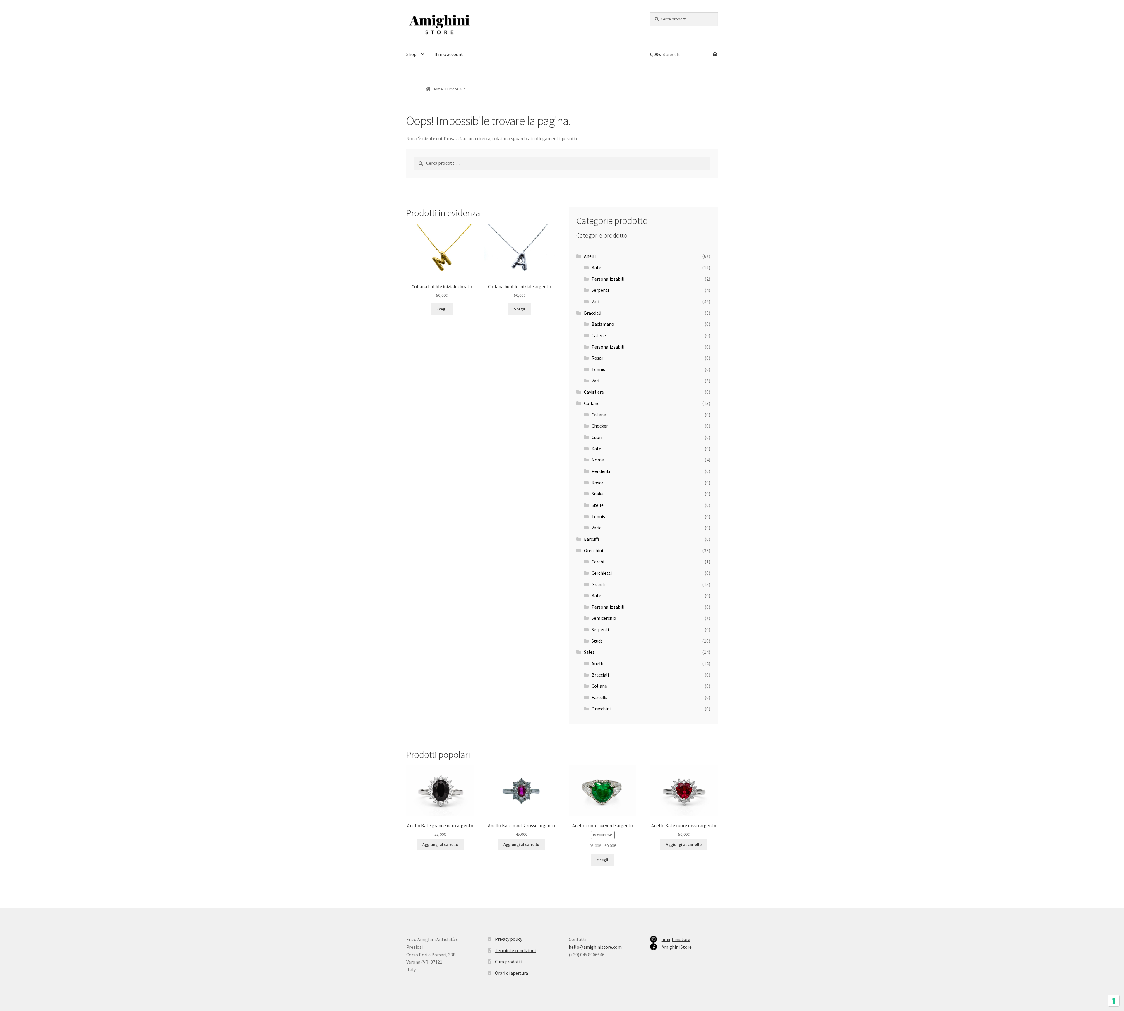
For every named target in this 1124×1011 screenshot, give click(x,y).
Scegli (442, 309)
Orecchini (593, 550)
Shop (411, 54)
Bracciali (592, 313)
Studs (597, 641)
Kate (596, 267)
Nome (598, 460)
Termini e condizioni (515, 950)
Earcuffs (592, 539)
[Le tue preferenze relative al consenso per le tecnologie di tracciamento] (1113, 1000)
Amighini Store (677, 947)
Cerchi (598, 561)
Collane (591, 403)
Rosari (598, 358)
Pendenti (601, 471)
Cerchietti (602, 573)
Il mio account (448, 54)
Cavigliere (594, 392)
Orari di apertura (511, 973)
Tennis (598, 369)
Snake (598, 494)
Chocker (600, 426)
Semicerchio (604, 618)
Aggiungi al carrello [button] (440, 844)
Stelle (598, 505)
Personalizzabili (608, 279)
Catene (599, 335)
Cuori (597, 437)
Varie (597, 528)
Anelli (590, 256)
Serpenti (600, 290)
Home (438, 89)
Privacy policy (508, 939)
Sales (589, 652)
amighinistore (676, 939)
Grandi (598, 584)
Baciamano (603, 324)
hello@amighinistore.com (595, 947)
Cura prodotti (508, 961)
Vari (595, 301)
